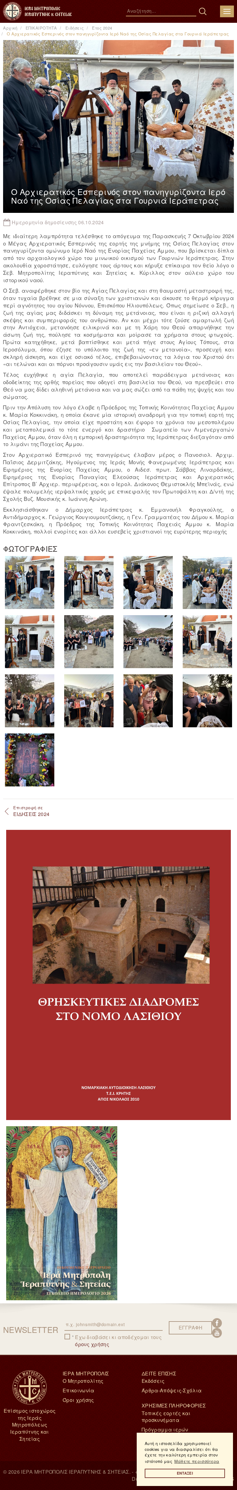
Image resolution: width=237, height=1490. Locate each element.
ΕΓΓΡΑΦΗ (190, 1327)
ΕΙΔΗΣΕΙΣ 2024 (31, 811)
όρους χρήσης (92, 1344)
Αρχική (10, 28)
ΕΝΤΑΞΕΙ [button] (185, 1473)
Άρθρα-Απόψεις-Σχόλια (172, 1390)
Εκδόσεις (153, 1380)
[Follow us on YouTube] (217, 1333)
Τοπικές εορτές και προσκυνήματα (166, 1417)
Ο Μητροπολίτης (83, 1380)
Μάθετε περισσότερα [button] (196, 1461)
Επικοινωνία (78, 1390)
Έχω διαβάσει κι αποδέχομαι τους (118, 1341)
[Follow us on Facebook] (217, 1323)
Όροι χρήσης (78, 1399)
